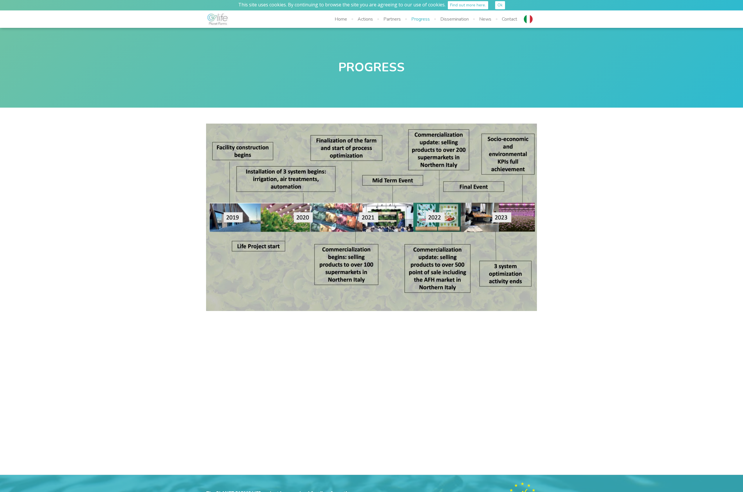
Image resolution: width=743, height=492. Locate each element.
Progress (420, 19)
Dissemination (454, 19)
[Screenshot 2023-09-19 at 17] (371, 217)
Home (341, 19)
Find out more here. (468, 5)
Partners (392, 19)
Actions (365, 19)
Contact (509, 19)
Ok (500, 5)
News (485, 19)
